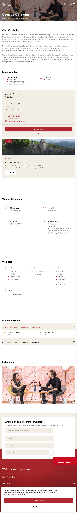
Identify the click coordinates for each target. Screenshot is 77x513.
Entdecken (11, 172)
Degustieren (5, 19)
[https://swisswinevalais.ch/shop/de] (64, 4)
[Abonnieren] (51, 452)
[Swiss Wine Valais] (6, 4)
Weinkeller (15, 19)
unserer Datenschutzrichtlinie (13, 494)
